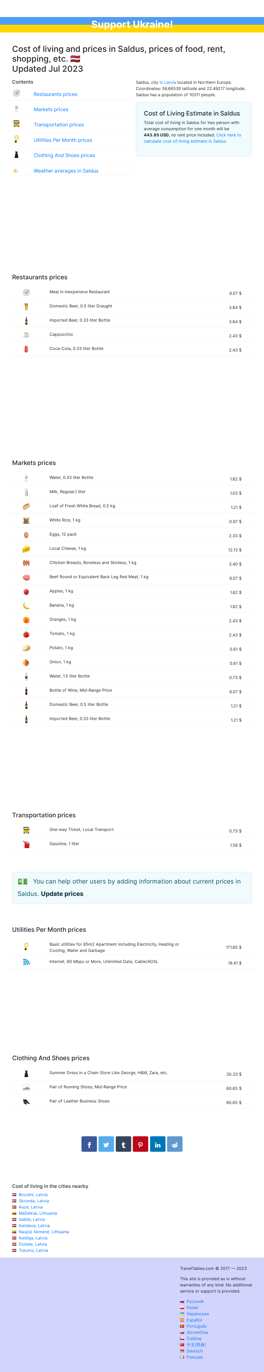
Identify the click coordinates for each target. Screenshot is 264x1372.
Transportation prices (59, 124)
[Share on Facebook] (89, 1144)
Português (196, 1326)
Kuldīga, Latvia (33, 1237)
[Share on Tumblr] (123, 1144)
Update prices (62, 893)
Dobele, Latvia (33, 1244)
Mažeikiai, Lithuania (38, 1213)
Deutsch (194, 1350)
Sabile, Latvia (32, 1219)
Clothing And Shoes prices (64, 155)
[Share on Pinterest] (140, 1144)
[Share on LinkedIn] (158, 1144)
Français (194, 1357)
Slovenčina (196, 1332)
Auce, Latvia (31, 1207)
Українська (197, 1313)
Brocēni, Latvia (33, 1194)
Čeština (193, 1338)
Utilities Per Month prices (63, 140)
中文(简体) (195, 1344)
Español (193, 1319)
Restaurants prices (55, 94)
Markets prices (51, 109)
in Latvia (168, 82)
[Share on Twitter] (106, 1144)
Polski (191, 1307)
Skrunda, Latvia (34, 1200)
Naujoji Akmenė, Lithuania (44, 1231)
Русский (194, 1301)
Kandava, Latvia (34, 1225)
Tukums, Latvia (33, 1250)
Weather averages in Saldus (66, 171)
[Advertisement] (132, 230)
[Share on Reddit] (175, 1144)
